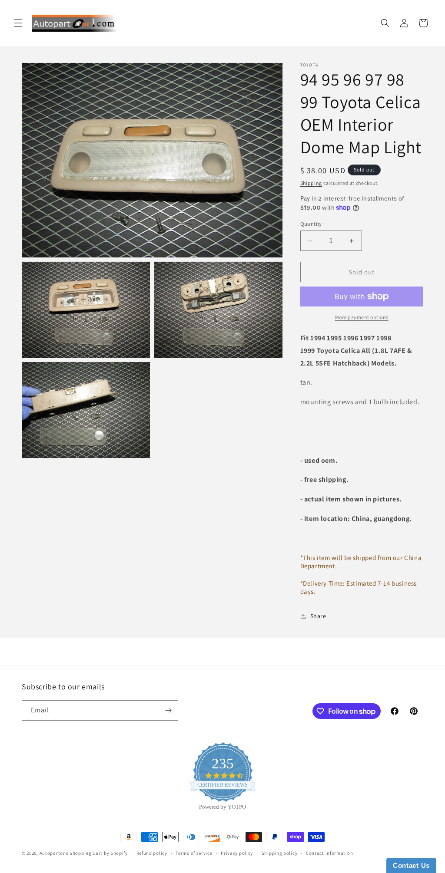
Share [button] (318, 616)
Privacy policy (237, 853)
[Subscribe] (168, 710)
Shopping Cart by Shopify (99, 853)
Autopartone (54, 853)
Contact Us (411, 865)
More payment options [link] (362, 317)
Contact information (329, 853)
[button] (18, 23)
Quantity (311, 223)
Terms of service (194, 853)
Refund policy (151, 853)
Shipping (311, 183)
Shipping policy (280, 853)
